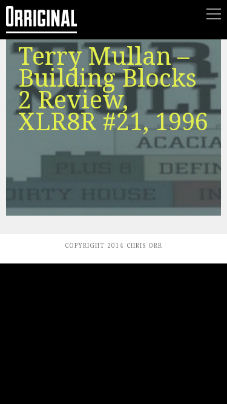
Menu (213, 14)
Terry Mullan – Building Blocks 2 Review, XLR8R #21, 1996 (113, 89)
